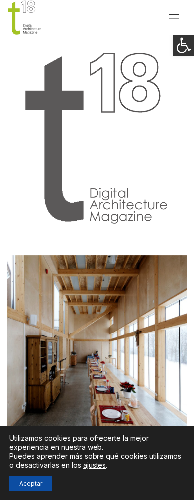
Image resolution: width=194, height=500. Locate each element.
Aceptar (30, 483)
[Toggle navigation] (174, 17)
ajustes (94, 465)
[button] (183, 45)
